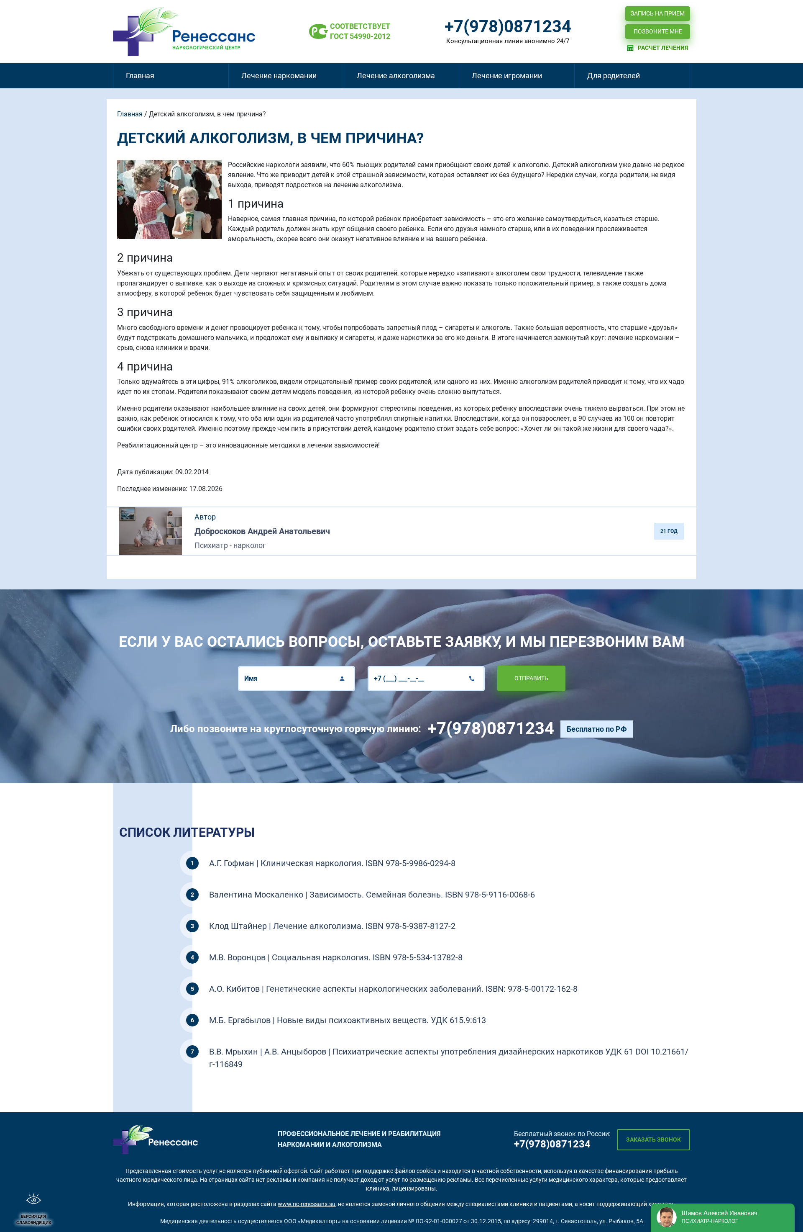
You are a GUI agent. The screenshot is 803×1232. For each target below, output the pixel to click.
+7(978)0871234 (508, 26)
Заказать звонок (653, 1139)
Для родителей (613, 75)
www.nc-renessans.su (306, 1204)
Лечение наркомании (279, 75)
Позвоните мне (658, 31)
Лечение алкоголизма (396, 75)
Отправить (531, 678)
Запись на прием (658, 13)
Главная (140, 75)
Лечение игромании (507, 75)
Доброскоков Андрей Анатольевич (262, 531)
